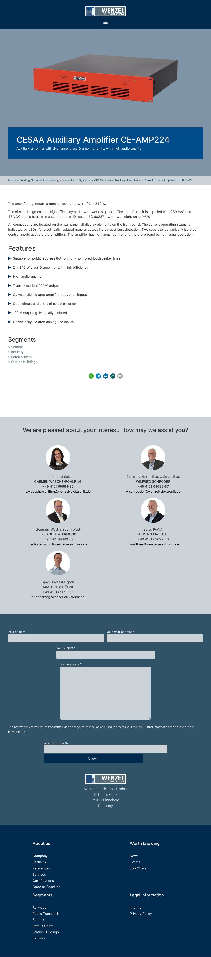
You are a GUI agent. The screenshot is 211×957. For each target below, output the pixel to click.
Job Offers (138, 868)
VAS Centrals (102, 180)
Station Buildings (46, 932)
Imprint (135, 907)
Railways (39, 907)
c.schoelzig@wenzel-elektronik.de (57, 597)
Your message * (71, 664)
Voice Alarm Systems (76, 180)
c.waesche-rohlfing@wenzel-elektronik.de (58, 491)
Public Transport (45, 914)
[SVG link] (105, 11)
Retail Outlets (43, 926)
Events (135, 862)
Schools (17, 347)
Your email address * (120, 631)
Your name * (16, 631)
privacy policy (16, 731)
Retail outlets (21, 357)
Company (40, 856)
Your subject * (65, 648)
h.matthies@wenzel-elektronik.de (153, 544)
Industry (17, 352)
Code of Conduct (46, 887)
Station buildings (24, 362)
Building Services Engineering (39, 180)
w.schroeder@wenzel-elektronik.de (153, 491)
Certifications (43, 881)
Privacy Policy (141, 914)
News (134, 856)
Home (12, 180)
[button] (105, 22)
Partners (39, 862)
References (41, 868)
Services (39, 874)
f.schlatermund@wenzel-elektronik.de (58, 544)
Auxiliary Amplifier (126, 180)
